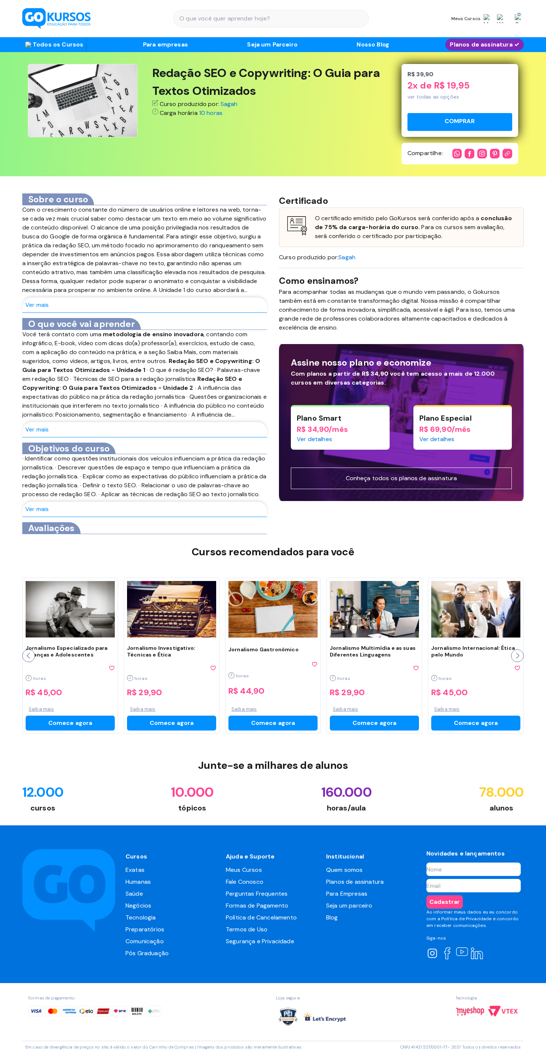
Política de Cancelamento (261, 917)
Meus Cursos (244, 870)
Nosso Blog (373, 44)
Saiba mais (41, 709)
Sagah (229, 104)
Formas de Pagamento (257, 905)
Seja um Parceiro (272, 44)
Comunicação (145, 941)
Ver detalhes (314, 439)
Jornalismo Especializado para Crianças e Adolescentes (67, 651)
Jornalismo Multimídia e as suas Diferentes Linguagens (373, 651)
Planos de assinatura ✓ (484, 44)
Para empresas (165, 44)
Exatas (135, 870)
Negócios (138, 905)
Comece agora (70, 723)
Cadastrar (444, 902)
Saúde (134, 894)
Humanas (138, 882)
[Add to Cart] (459, 122)
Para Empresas (346, 894)
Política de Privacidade (466, 919)
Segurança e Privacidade (260, 941)
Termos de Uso (246, 929)
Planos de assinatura (355, 882)
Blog (332, 917)
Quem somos (344, 870)
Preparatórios (145, 929)
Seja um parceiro (349, 905)
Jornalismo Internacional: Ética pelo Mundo (473, 651)
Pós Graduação (147, 953)
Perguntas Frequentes (256, 894)
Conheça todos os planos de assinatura (401, 478)
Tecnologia (141, 917)
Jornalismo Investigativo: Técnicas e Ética (161, 651)
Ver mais (37, 305)
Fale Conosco (244, 882)
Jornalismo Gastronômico (263, 649)
